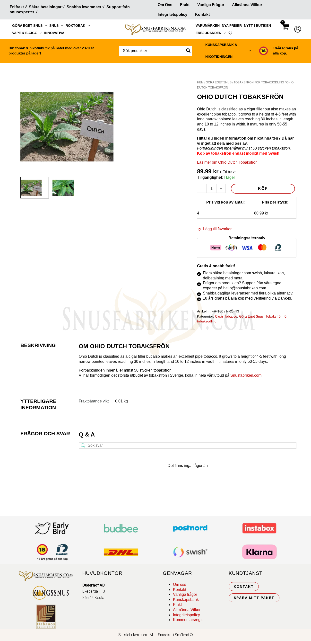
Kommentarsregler (189, 620)
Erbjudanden (208, 33)
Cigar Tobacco (226, 316)
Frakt (185, 5)
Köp (263, 189)
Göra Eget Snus (27, 25)
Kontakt (202, 14)
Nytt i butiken (257, 25)
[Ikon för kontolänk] (297, 29)
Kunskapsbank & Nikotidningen (221, 51)
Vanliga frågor (210, 5)
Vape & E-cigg (24, 33)
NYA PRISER (232, 25)
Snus (54, 25)
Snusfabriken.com (245, 375)
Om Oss (165, 5)
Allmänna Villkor (247, 5)
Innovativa (54, 33)
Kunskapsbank (186, 599)
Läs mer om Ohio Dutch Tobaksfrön (227, 162)
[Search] (188, 51)
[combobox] (155, 51)
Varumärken (208, 25)
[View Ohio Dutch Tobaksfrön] (34, 187)
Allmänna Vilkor (186, 610)
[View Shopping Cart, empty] (285, 31)
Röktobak (75, 25)
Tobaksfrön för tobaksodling (259, 82)
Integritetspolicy (172, 14)
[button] (45, 25)
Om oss (179, 584)
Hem (200, 82)
